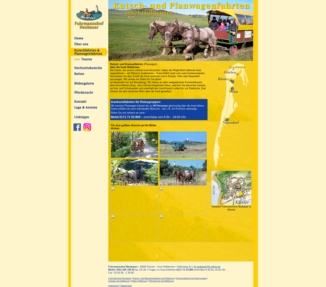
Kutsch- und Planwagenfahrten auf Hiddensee (154, 278)
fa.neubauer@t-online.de (207, 266)
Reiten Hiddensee (139, 281)
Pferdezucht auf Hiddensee (161, 281)
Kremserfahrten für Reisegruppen (191, 278)
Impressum (113, 286)
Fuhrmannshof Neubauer (119, 278)
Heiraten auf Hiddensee (119, 281)
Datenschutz (126, 286)
